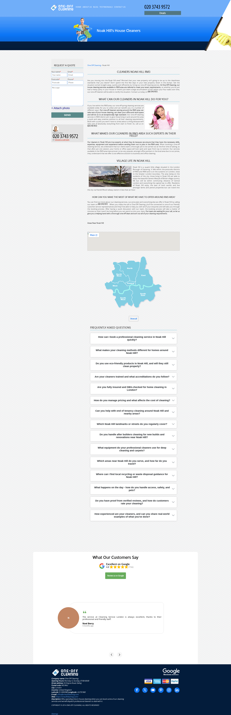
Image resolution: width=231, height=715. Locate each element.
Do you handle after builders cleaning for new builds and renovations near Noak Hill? (132, 436)
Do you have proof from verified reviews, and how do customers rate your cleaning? (132, 502)
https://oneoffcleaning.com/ (67, 696)
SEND (67, 115)
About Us (87, 7)
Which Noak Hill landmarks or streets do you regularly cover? (132, 424)
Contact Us (120, 7)
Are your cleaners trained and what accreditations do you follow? (132, 376)
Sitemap (54, 714)
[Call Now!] (153, 92)
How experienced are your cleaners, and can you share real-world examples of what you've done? (132, 515)
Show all (133, 318)
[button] (111, 654)
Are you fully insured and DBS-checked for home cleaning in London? (132, 388)
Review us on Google (115, 575)
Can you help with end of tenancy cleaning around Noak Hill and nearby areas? (132, 412)
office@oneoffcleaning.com (68, 694)
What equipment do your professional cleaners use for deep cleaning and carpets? (132, 449)
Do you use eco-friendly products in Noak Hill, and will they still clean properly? (132, 365)
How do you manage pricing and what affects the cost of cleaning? (132, 400)
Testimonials (106, 7)
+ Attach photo (60, 108)
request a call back (62, 139)
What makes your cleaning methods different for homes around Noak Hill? (132, 351)
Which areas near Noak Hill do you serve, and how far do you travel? (132, 462)
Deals (162, 13)
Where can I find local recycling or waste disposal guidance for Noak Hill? (132, 475)
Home (78, 7)
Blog (95, 7)
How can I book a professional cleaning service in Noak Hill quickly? (132, 338)
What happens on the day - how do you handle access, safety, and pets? (132, 489)
